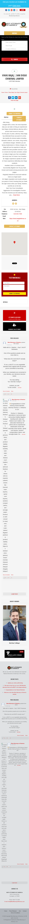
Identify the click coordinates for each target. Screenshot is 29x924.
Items (6, 92)
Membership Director (14, 15)
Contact (25, 911)
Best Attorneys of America (14, 342)
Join (20, 911)
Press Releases (13, 911)
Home (2, 92)
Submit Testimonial (14, 113)
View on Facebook (6, 391)
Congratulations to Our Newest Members (15, 689)
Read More (16, 195)
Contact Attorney (19, 119)
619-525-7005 (18, 214)
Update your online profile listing (15, 683)
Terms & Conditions (15, 912)
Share (12, 391)
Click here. (16, 6)
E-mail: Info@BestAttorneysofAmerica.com (15, 901)
